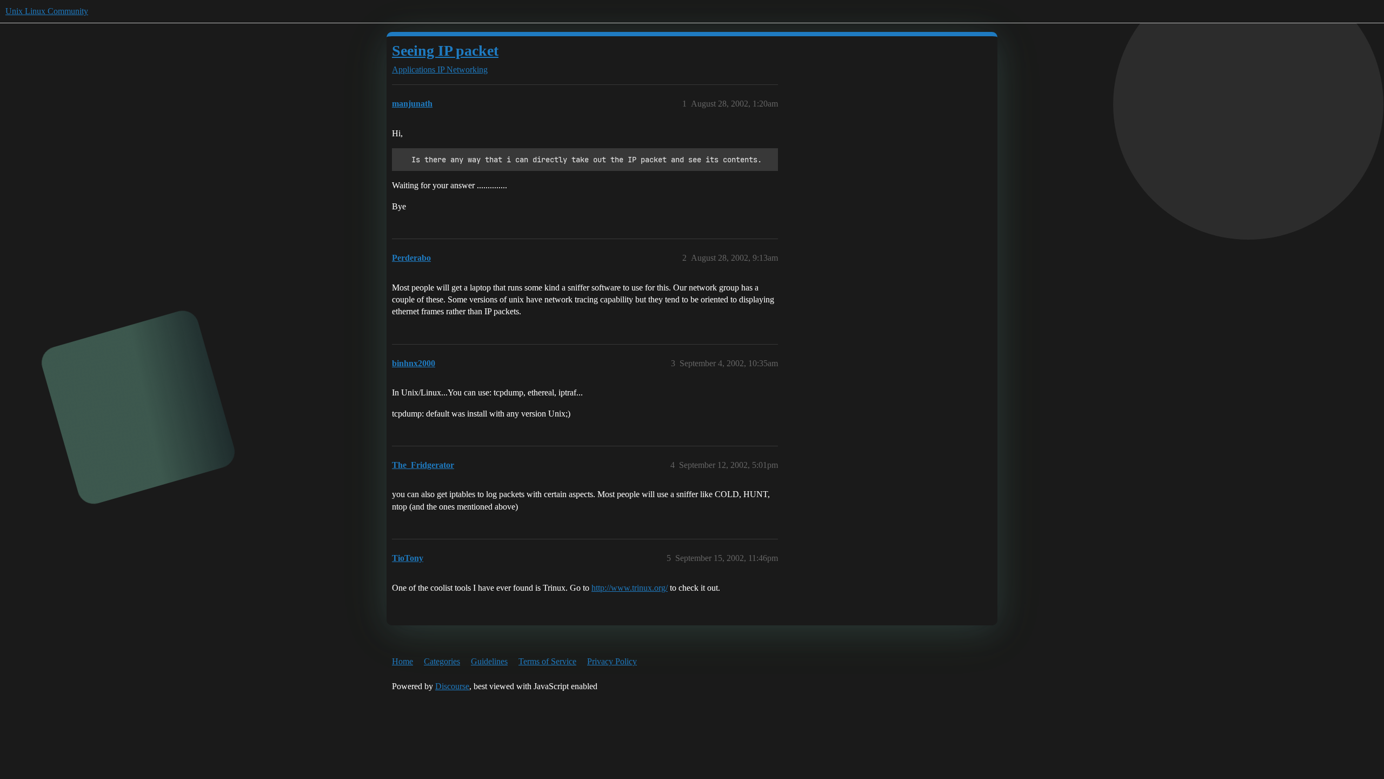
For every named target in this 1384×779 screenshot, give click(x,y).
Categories (442, 661)
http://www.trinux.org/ (629, 587)
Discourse (452, 686)
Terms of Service (547, 661)
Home (402, 661)
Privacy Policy (612, 661)
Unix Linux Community (46, 11)
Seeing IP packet (445, 50)
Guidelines (489, 661)
